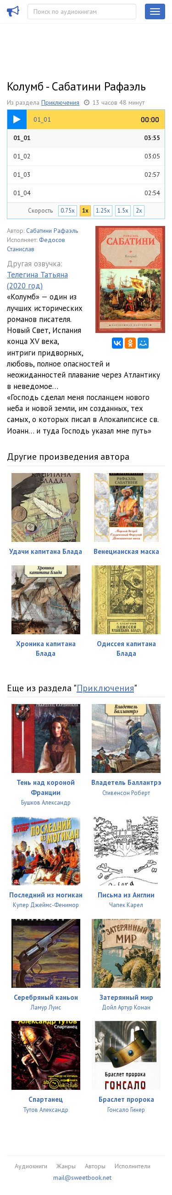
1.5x (122, 210)
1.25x (103, 210)
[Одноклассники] (130, 343)
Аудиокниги (31, 1166)
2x (139, 210)
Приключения (60, 102)
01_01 (86, 138)
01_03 (86, 174)
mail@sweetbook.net (82, 1177)
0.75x (68, 210)
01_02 (86, 156)
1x (85, 210)
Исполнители (132, 1166)
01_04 (86, 193)
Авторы (95, 1166)
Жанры (66, 1166)
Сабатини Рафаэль (52, 230)
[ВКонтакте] (117, 343)
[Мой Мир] (143, 343)
